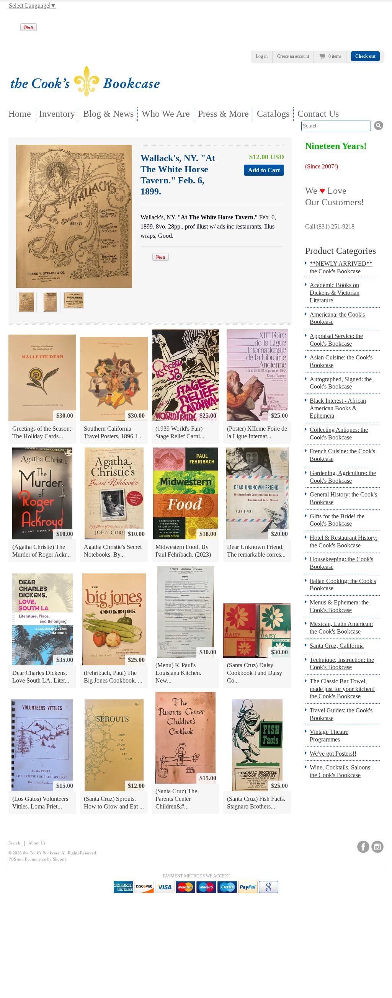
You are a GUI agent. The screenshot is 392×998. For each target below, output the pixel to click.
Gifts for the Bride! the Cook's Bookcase (337, 520)
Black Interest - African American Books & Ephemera (338, 408)
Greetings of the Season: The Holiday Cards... (41, 432)
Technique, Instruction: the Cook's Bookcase (342, 664)
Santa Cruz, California (337, 645)
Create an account (293, 56)
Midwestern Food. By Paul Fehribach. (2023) (183, 551)
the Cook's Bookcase (41, 853)
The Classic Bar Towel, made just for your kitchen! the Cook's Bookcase (342, 688)
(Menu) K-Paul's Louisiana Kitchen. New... (178, 672)
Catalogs (273, 114)
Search (14, 843)
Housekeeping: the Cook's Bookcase (341, 563)
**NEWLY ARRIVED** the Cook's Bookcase (341, 267)
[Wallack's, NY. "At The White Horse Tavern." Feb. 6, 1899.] (26, 302)
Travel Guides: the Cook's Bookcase (341, 714)
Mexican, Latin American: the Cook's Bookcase (341, 628)
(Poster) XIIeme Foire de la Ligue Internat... (257, 432)
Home (19, 114)
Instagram (377, 847)
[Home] (85, 95)
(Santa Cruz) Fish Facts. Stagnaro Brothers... (256, 802)
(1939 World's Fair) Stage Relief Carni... (179, 432)
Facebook (363, 847)
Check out (365, 56)
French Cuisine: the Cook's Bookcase (342, 455)
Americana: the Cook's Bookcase (337, 318)
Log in (262, 56)
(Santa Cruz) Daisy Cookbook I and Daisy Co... (254, 672)
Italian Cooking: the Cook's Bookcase (343, 585)
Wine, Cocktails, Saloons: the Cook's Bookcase (341, 771)
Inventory (57, 114)
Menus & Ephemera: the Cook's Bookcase (339, 606)
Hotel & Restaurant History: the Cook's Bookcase (343, 541)
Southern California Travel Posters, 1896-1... (113, 432)
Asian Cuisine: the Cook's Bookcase (341, 361)
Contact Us (318, 114)
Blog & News (108, 114)
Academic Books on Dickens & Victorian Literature (334, 292)
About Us (36, 843)
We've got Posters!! (333, 753)
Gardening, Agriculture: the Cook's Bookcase (343, 477)
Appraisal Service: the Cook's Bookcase (336, 340)
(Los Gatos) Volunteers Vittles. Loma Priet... (40, 802)
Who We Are (166, 114)
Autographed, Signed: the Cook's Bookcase (341, 383)
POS (12, 859)
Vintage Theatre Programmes (329, 735)
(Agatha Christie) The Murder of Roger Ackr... (41, 551)
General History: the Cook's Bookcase (343, 498)
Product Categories (340, 251)
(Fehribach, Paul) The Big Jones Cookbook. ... (113, 677)
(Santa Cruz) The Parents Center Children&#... (176, 798)
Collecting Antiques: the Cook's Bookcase (339, 433)
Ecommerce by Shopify (46, 859)
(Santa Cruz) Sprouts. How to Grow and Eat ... (114, 802)
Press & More (223, 114)
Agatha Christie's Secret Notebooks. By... (113, 551)
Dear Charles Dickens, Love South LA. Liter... (40, 677)
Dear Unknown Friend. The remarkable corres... (256, 551)
